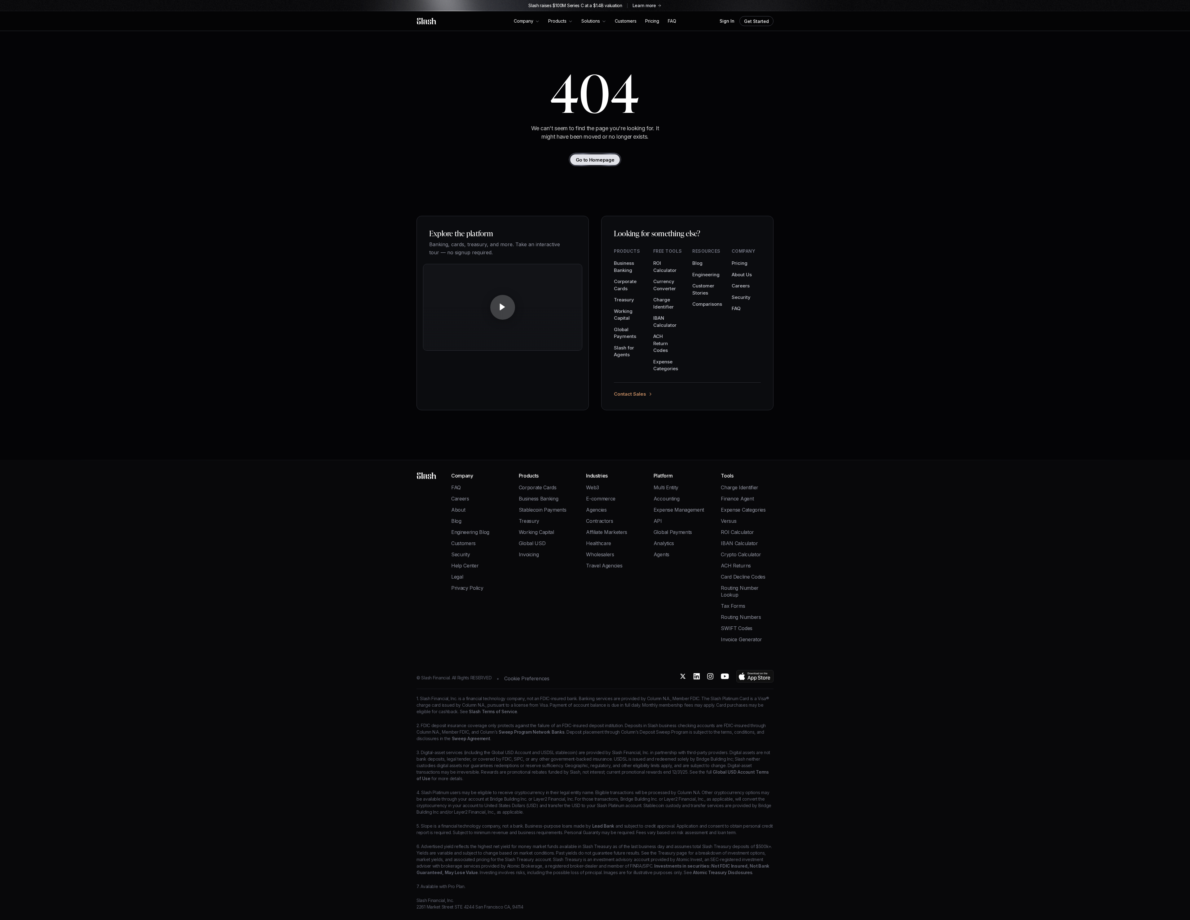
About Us (742, 275)
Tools (727, 476)
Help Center (464, 565)
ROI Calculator (665, 266)
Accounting (667, 499)
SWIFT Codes (736, 628)
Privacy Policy (467, 588)
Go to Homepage (595, 160)
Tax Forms (733, 606)
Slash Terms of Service (492, 711)
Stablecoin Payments (542, 510)
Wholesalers (600, 554)
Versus (728, 521)
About (458, 510)
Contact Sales (630, 394)
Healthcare (598, 543)
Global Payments (625, 333)
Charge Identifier (663, 303)
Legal (457, 577)
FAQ (736, 308)
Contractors (599, 521)
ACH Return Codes (660, 343)
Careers (741, 286)
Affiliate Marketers (606, 532)
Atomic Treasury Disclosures (722, 872)
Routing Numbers (741, 617)
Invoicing (529, 554)
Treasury (624, 300)
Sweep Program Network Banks (530, 732)
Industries (597, 476)
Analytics (664, 543)
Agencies (596, 510)
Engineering (706, 275)
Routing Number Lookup (740, 591)
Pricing (739, 263)
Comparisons (707, 304)
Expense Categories (665, 365)
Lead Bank (602, 826)
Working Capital (623, 314)
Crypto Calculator (741, 554)
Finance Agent (737, 499)
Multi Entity (666, 487)
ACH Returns (736, 565)
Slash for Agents (624, 351)
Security (741, 297)
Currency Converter (664, 284)
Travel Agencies (604, 565)
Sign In (727, 21)
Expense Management (679, 510)
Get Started (756, 21)
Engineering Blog (470, 532)
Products (529, 476)
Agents (661, 554)
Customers (463, 543)
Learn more (644, 5)
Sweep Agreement (470, 738)
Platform (663, 476)
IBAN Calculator (665, 321)
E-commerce (600, 499)
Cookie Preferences (526, 678)
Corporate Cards (625, 284)
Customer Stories (703, 289)
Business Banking (624, 266)
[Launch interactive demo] (502, 310)
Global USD (532, 543)
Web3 (592, 487)
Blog (697, 263)
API (658, 521)
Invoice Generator (741, 639)
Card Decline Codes (743, 577)
